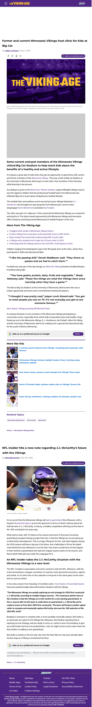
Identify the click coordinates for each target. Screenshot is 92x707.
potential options (23, 523)
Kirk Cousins (31, 420)
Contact (46, 678)
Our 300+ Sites (68, 678)
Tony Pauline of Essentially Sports (69, 584)
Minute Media (14, 697)
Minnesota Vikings (40, 178)
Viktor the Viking (53, 266)
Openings (29, 678)
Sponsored (42, 420)
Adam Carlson (12, 51)
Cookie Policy (31, 686)
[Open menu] (5, 3)
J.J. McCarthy (19, 662)
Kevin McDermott (26, 208)
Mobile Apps (14, 682)
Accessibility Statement (72, 686)
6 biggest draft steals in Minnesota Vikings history (31, 231)
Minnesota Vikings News (16, 420)
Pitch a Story (49, 682)
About (12, 678)
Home (9, 430)
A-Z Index (13, 691)
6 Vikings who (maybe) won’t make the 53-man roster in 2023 (36, 240)
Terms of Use (15, 686)
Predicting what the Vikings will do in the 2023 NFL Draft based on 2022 (41, 243)
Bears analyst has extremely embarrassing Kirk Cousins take (36, 237)
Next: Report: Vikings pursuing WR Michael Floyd (28, 308)
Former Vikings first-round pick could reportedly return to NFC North (39, 234)
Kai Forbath (49, 208)
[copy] (20, 56)
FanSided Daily (31, 682)
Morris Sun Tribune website (42, 190)
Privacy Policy (68, 682)
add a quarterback (54, 520)
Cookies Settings (32, 691)
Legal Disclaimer (50, 686)
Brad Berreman (12, 458)
